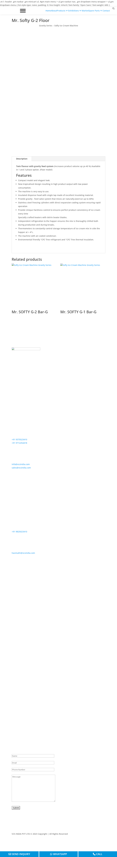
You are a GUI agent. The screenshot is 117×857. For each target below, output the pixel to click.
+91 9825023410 (19, 531)
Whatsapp (59, 854)
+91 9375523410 (19, 439)
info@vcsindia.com (21, 464)
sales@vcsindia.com (21, 467)
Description (21, 158)
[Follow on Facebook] (86, 842)
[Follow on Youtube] (91, 842)
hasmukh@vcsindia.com (23, 553)
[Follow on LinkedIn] (103, 842)
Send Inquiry (20, 854)
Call (98, 854)
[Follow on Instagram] (97, 842)
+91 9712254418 (19, 443)
